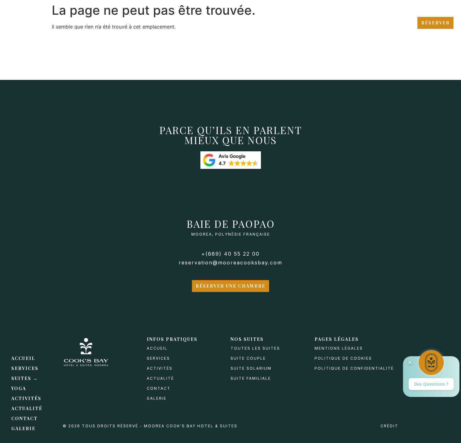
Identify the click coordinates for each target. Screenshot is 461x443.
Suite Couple (248, 358)
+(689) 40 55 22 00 (230, 254)
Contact (24, 418)
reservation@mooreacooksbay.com (230, 262)
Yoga (18, 388)
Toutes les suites (255, 348)
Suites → (24, 378)
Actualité (26, 408)
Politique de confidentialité (354, 368)
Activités (26, 398)
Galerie (23, 428)
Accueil (23, 358)
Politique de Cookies (343, 358)
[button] (230, 160)
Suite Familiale (250, 378)
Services (25, 368)
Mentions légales (339, 348)
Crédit (389, 426)
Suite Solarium (251, 368)
